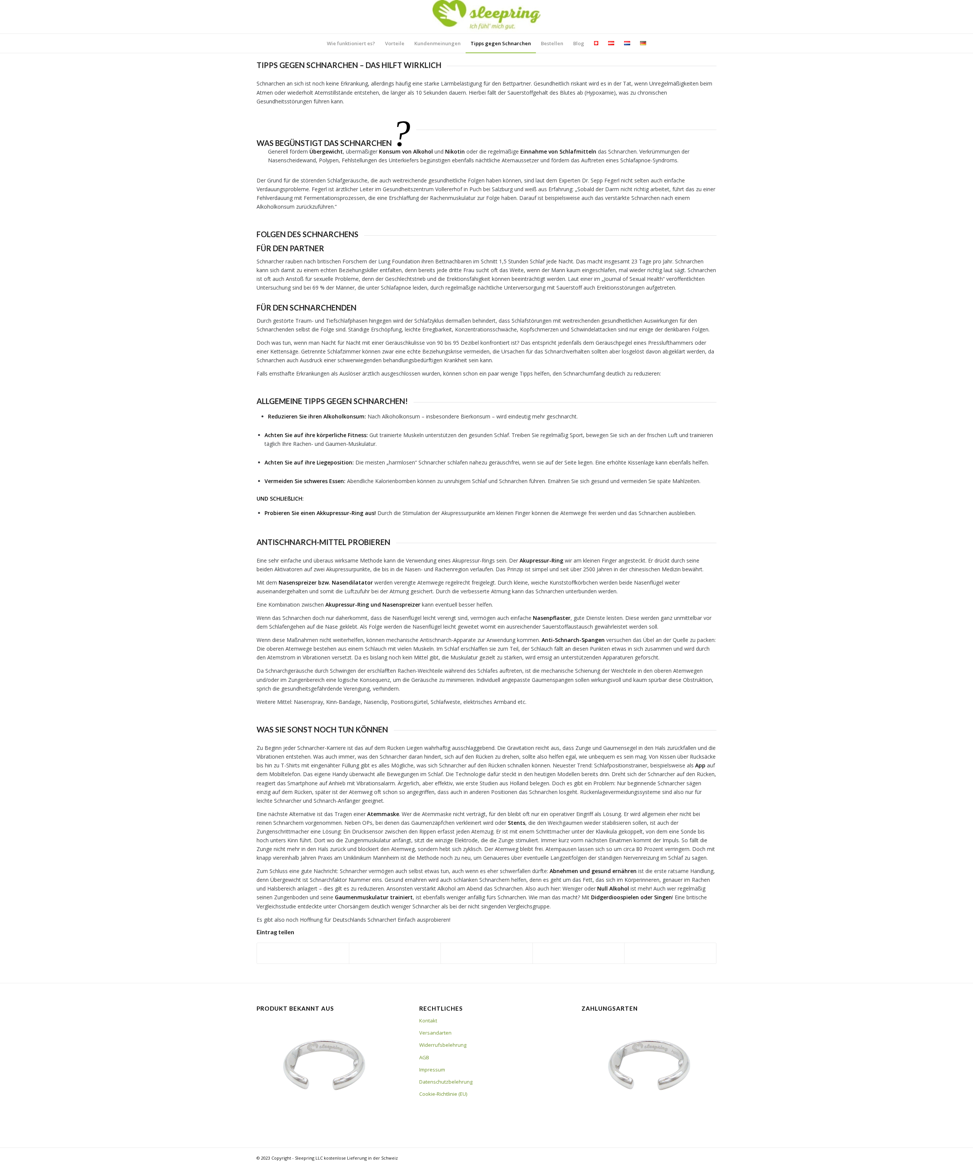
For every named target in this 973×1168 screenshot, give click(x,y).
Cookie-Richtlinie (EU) (443, 1093)
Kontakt (428, 1020)
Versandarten (435, 1032)
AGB (424, 1057)
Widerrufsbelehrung (442, 1044)
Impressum (432, 1069)
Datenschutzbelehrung (445, 1081)
